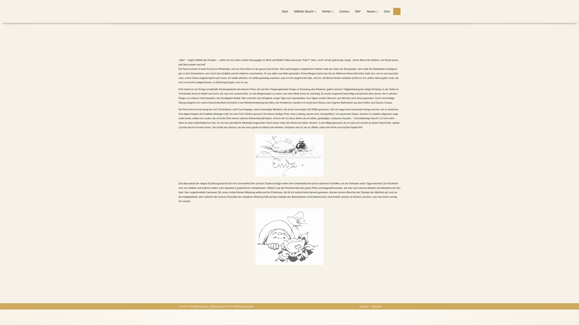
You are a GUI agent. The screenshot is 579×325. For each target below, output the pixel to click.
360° (358, 11)
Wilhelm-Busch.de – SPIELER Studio (208, 306)
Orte (387, 11)
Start (285, 11)
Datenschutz (376, 306)
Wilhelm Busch (304, 11)
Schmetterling (242, 51)
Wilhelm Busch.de (188, 51)
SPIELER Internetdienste (244, 306)
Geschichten (222, 51)
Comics (344, 11)
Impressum (364, 306)
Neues (371, 11)
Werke (326, 11)
